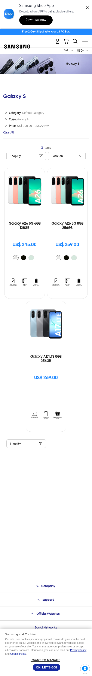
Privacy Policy (78, 650)
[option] (16, 257)
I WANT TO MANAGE (45, 660)
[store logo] (17, 39)
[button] (72, 50)
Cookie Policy (18, 653)
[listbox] (24, 258)
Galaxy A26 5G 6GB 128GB (25, 226)
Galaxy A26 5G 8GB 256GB (67, 226)
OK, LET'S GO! (46, 667)
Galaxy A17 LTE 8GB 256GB (46, 359)
